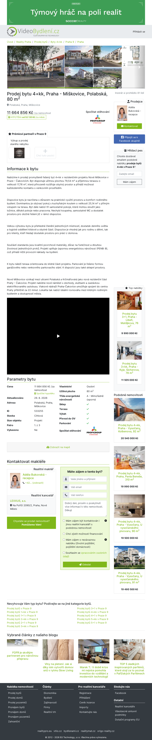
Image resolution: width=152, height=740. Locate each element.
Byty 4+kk (56, 41)
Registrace (85, 692)
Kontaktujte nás (88, 711)
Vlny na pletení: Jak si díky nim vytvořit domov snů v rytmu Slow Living (58, 667)
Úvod (10, 41)
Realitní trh (50, 711)
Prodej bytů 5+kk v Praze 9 (92, 619)
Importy (83, 707)
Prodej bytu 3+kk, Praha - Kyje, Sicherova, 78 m (129, 368)
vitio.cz (58, 730)
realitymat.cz (88, 730)
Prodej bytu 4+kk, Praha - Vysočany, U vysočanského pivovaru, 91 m (129, 577)
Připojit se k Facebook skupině (129, 139)
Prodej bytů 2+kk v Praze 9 (22, 619)
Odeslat (86, 564)
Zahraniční (14, 721)
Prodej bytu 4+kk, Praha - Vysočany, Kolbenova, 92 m (129, 428)
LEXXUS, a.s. (18, 500)
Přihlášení (84, 697)
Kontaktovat (131, 126)
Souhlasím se (85, 554)
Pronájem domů (17, 711)
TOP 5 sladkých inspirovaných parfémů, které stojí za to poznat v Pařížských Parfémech (129, 668)
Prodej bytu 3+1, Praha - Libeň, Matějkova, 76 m (129, 320)
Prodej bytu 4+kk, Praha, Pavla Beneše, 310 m (129, 476)
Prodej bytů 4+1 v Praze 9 (92, 615)
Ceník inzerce (87, 702)
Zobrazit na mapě (59, 447)
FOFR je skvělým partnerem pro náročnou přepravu (22, 655)
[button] (139, 67)
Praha (80, 41)
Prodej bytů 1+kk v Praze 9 (22, 611)
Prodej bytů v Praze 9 (19, 608)
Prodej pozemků (17, 702)
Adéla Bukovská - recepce (35, 476)
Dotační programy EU (127, 719)
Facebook (120, 692)
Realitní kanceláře (125, 706)
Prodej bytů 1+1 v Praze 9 (21, 615)
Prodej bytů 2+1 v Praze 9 (21, 622)
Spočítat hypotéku (45, 393)
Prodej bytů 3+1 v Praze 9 (92, 608)
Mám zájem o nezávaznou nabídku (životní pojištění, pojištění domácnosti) (80, 543)
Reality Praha (23, 41)
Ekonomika (50, 692)
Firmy (47, 707)
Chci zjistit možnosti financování (84, 533)
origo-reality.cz (105, 730)
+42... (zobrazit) (34, 482)
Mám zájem (129, 181)
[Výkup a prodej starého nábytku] (19, 153)
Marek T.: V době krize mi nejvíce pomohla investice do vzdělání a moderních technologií (94, 672)
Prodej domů (15, 697)
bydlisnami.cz (71, 730)
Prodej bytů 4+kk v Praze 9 (92, 611)
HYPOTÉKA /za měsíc (27, 117)
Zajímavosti (50, 702)
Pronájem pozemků (19, 716)
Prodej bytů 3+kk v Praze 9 (22, 626)
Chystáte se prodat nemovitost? (31, 523)
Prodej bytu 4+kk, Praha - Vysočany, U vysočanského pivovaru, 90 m (129, 526)
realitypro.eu (45, 730)
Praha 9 (69, 41)
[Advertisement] (129, 235)
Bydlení (48, 697)
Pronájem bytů (16, 707)
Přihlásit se (139, 31)
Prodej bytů (40, 41)
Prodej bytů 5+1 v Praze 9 (92, 622)
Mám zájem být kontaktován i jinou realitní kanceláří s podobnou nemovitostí (82, 524)
